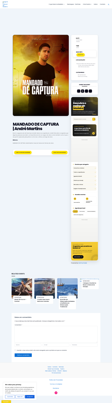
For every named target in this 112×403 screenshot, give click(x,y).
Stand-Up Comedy (82, 76)
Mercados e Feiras (50, 371)
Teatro (62, 369)
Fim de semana (56, 373)
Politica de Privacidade (56, 380)
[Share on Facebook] (78, 91)
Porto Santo (82, 211)
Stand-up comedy (78, 180)
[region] (20, 391)
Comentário (18, 325)
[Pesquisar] (93, 119)
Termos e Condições (56, 384)
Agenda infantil (78, 176)
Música (65, 371)
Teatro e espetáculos (79, 172)
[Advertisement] (56, 20)
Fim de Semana (82, 75)
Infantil (59, 371)
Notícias (61, 367)
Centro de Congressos (78, 214)
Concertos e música (79, 168)
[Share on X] (82, 91)
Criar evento (77, 256)
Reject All (19, 396)
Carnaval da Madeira (89, 202)
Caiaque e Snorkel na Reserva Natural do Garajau (89, 285)
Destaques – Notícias (73, 4)
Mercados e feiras (78, 184)
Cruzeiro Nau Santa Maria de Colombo (43, 300)
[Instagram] (56, 392)
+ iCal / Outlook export (59, 152)
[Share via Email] (90, 91)
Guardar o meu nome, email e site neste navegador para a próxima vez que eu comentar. (42, 350)
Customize (10, 396)
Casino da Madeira (91, 211)
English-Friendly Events (80, 188)
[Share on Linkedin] (86, 91)
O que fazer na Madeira (56, 4)
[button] (64, 4)
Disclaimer (56, 388)
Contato (102, 4)
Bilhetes (15, 140)
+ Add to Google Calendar (23, 152)
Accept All (30, 396)
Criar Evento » (87, 4)
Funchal (75, 211)
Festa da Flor (77, 202)
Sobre (95, 4)
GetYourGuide (83, 263)
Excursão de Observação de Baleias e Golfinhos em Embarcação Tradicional (67, 303)
